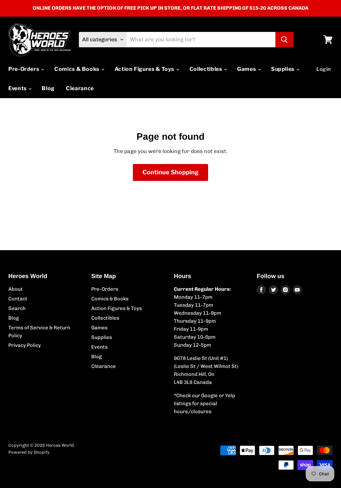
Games (247, 69)
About (15, 289)
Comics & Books (77, 69)
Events (18, 88)
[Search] (284, 39)
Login (323, 69)
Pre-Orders (24, 69)
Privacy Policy (24, 345)
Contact (17, 299)
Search (17, 308)
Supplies (283, 69)
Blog (48, 88)
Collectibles (206, 69)
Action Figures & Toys (145, 69)
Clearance (80, 88)
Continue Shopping (170, 172)
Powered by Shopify (29, 452)
